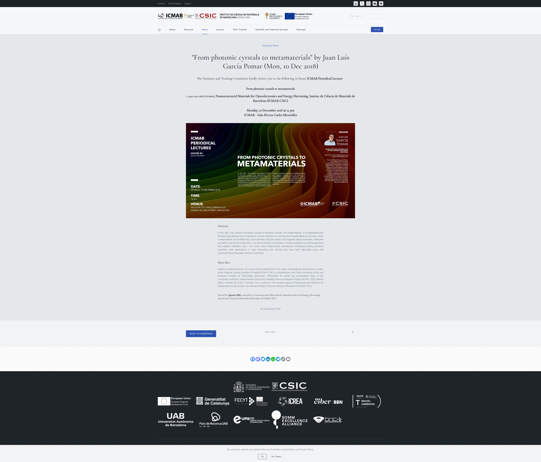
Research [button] (188, 29)
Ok (262, 456)
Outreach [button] (301, 29)
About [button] (172, 29)
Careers (220, 29)
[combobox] (366, 16)
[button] (353, 332)
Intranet (161, 3)
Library (188, 3)
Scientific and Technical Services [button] (271, 29)
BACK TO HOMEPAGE (201, 333)
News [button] (205, 29)
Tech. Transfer (240, 29)
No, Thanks (276, 456)
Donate (377, 29)
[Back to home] (235, 16)
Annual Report (174, 3)
